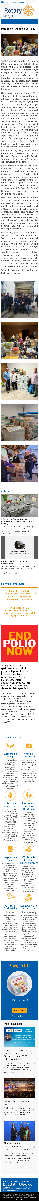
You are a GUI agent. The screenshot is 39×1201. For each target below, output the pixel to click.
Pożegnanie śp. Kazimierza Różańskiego (14, 562)
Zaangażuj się (10, 1185)
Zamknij (21, 1199)
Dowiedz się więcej (19, 1016)
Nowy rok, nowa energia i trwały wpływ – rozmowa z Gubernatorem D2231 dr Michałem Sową (19, 1054)
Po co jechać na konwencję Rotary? (18, 1102)
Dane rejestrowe (11, 1181)
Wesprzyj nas (19, 1010)
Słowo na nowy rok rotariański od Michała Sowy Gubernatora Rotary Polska (19, 1146)
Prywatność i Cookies (13, 1183)
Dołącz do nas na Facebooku (14, 2)
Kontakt (26, 1181)
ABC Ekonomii (19, 1000)
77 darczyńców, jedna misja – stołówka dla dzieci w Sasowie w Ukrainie (16, 521)
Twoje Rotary (25, 1185)
